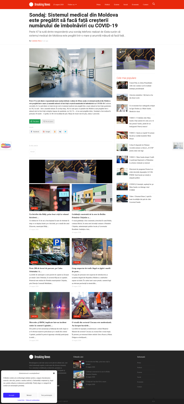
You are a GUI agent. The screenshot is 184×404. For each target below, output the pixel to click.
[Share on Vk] (60, 132)
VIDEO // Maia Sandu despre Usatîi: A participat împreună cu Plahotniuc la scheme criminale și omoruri (141, 160)
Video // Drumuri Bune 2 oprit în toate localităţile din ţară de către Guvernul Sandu (140, 199)
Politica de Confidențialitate (33, 400)
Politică (107, 4)
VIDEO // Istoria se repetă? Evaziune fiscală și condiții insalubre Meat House (141, 136)
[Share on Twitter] (65, 132)
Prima (99, 4)
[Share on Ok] (54, 132)
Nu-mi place (49, 121)
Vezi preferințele (46, 395)
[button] (54, 373)
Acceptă (11, 395)
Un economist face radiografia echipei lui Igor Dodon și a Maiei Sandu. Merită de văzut (142, 108)
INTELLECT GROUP (61, 401)
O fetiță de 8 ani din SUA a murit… (97, 381)
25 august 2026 (58, 4)
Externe (116, 4)
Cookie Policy (21, 400)
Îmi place (36, 121)
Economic (135, 4)
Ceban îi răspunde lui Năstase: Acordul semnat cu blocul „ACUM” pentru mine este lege (141, 148)
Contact (145, 4)
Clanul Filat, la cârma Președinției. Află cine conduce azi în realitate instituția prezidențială (140, 86)
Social (126, 4)
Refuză (29, 395)
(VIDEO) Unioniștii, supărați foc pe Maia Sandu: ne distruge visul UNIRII (141, 187)
